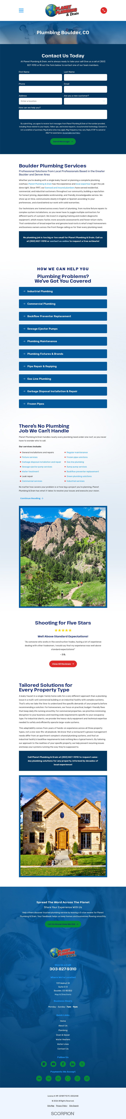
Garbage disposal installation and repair (41, 462)
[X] (82, 1064)
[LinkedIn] (73, 1064)
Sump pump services (77, 466)
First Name (24, 72)
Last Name (69, 72)
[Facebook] (63, 1064)
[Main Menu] (21, 10)
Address (23, 95)
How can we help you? (30, 107)
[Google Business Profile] (44, 1064)
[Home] (62, 10)
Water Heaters (63, 1039)
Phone (22, 84)
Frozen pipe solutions (77, 457)
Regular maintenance (77, 452)
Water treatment (30, 471)
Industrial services (76, 481)
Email (66, 84)
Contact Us (63, 1049)
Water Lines (63, 1044)
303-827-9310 (62, 969)
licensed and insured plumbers (60, 187)
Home (63, 1021)
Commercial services (32, 481)
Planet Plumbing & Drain (40, 184)
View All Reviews (61, 663)
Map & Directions (63, 994)
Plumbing (62, 1030)
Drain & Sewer (63, 1035)
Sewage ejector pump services (37, 466)
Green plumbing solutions (79, 476)
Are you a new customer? (76, 95)
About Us (62, 1025)
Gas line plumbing (75, 462)
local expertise (83, 184)
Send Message (61, 141)
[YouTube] (53, 1064)
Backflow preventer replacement (83, 471)
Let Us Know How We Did (61, 924)
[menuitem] (50, 1105)
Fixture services (30, 457)
